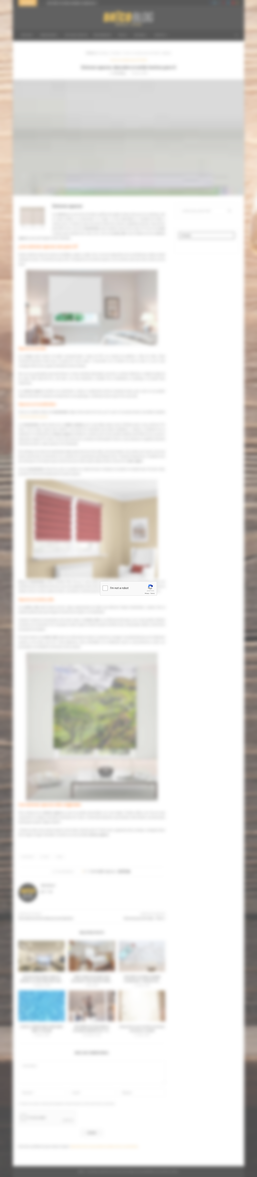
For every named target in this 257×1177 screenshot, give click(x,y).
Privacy (147, 593)
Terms (152, 593)
